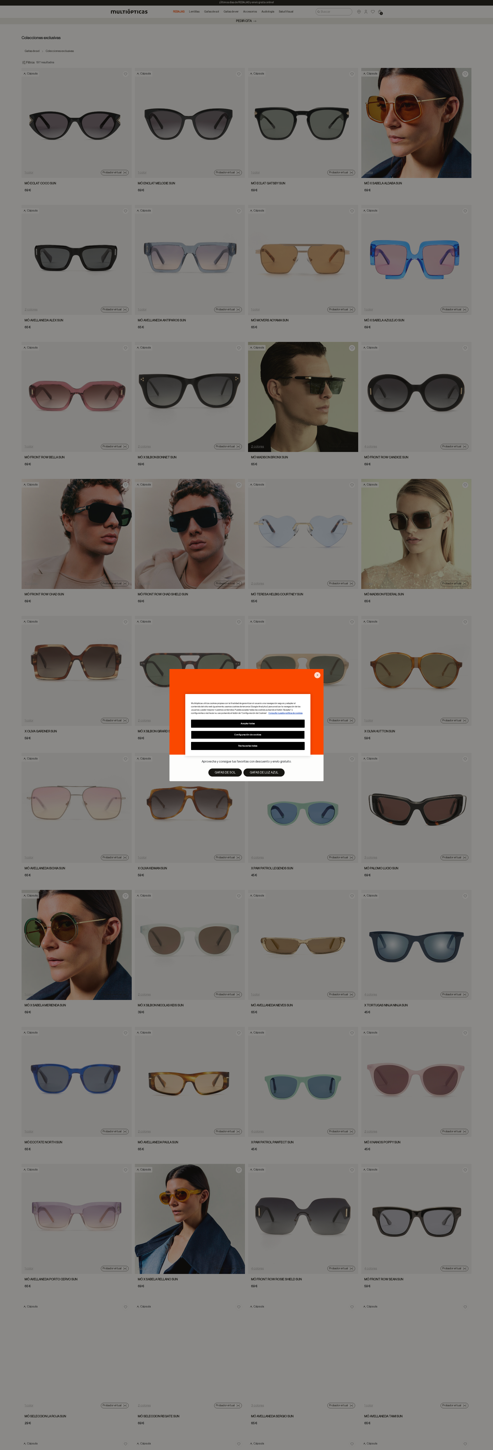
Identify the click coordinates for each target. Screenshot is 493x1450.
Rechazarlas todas (247, 746)
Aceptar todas (248, 723)
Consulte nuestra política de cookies (285, 713)
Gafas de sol (225, 772)
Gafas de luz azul (264, 772)
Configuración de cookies (247, 735)
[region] (247, 725)
